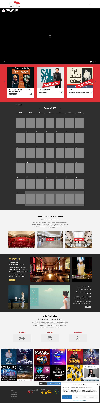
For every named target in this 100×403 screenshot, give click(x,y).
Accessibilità (78, 332)
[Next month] (61, 108)
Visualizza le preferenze (90, 397)
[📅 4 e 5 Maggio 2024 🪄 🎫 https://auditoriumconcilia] (42, 357)
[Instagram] (32, 392)
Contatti (12, 399)
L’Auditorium (13, 394)
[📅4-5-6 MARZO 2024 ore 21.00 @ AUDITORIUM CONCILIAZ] (75, 357)
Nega (77, 397)
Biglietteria (22, 332)
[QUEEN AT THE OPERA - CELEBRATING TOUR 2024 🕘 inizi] (58, 373)
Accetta (67, 397)
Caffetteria (50, 332)
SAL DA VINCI (22, 90)
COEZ (48, 90)
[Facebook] (28, 392)
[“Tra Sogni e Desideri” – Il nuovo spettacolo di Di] (9, 357)
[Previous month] (39, 108)
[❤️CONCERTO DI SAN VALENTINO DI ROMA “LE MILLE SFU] (25, 373)
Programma (13, 392)
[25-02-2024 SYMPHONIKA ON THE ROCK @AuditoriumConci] (9, 373)
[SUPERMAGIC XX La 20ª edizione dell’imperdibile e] (42, 373)
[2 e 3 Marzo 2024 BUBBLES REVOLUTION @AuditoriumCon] (91, 357)
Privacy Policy (83, 400)
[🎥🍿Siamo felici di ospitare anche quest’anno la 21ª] (75, 373)
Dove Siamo (13, 396)
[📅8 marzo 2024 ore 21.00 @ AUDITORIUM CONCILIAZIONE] (58, 357)
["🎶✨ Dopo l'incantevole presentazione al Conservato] (91, 373)
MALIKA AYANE (83, 90)
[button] (97, 384)
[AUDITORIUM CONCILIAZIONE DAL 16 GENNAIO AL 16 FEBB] (25, 357)
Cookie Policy (76, 400)
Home (12, 390)
